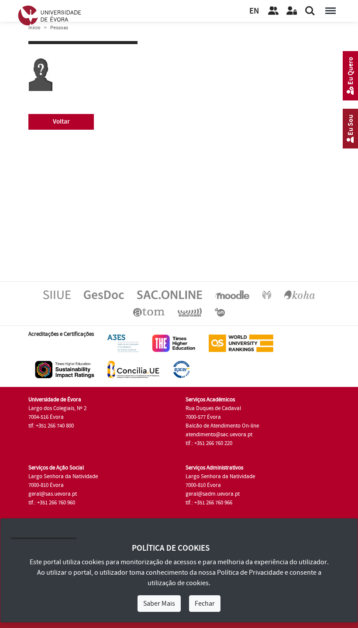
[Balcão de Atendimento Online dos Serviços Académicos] (169, 294)
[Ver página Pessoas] (273, 11)
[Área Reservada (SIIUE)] (291, 11)
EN (254, 11)
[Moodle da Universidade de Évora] (232, 294)
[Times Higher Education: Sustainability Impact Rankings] (64, 369)
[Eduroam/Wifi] (190, 312)
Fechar (205, 603)
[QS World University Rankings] (241, 343)
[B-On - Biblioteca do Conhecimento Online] (220, 312)
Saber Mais (159, 603)
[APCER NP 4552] (181, 369)
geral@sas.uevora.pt (52, 494)
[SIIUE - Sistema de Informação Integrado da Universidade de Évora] (57, 294)
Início (34, 27)
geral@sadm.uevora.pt (213, 494)
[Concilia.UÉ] (133, 369)
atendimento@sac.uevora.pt (219, 434)
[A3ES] (123, 343)
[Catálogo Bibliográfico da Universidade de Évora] (299, 294)
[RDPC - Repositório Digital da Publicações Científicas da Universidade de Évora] (266, 294)
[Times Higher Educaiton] (174, 343)
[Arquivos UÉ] (149, 312)
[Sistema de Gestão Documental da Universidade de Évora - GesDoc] (104, 294)
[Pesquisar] (310, 11)
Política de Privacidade (250, 572)
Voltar (61, 121)
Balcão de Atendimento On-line (222, 426)
